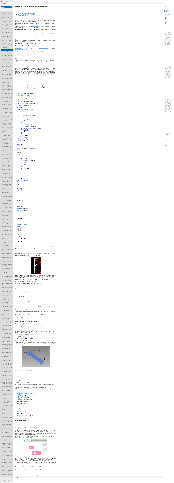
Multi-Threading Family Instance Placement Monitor (7, 340)
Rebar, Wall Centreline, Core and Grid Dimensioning (7, 176)
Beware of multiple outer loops (22, 15)
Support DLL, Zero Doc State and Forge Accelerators (7, 174)
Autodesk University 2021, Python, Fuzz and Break (7, 459)
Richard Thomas (18, 48)
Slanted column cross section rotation (23, 318)
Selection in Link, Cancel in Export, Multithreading (7, 382)
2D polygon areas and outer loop (41, 56)
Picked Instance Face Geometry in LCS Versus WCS (7, 39)
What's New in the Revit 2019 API (6, 132)
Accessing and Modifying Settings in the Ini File (7, 218)
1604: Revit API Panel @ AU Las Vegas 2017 (167, 38)
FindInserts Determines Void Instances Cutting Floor (7, 36)
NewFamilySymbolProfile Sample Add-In (7, 105)
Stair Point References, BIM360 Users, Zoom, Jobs (7, 355)
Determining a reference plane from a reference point (26, 14)
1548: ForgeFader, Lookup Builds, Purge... (167, 96)
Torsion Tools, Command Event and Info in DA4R (7, 329)
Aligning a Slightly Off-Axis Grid (6, 29)
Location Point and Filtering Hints (6, 245)
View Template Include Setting (6, 192)
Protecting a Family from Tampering (6, 184)
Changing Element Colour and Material (7, 375)
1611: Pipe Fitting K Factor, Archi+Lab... (167, 31)
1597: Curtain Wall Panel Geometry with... (167, 45)
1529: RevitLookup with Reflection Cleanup (167, 115)
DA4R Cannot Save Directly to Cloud (6, 409)
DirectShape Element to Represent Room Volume (7, 257)
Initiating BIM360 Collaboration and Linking (7, 307)
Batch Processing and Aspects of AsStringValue (7, 241)
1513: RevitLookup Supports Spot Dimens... (167, 132)
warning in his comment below (29, 423)
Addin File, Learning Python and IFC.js (6, 432)
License (4, 480)
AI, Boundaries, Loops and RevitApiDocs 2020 (7, 246)
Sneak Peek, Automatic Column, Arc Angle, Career (7, 439)
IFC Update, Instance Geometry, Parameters (7, 272)
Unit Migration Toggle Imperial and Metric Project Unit (7, 325)
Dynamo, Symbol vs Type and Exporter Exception (7, 203)
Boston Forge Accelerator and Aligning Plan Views (7, 119)
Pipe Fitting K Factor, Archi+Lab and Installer (7, 89)
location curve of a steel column (49, 253)
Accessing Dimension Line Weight (6, 204)
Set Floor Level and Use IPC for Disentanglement (7, 234)
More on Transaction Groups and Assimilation (7, 193)
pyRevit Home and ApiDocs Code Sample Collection (7, 288)
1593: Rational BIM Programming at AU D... (167, 49)
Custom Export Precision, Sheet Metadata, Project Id (7, 406)
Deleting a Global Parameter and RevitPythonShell (7, 75)
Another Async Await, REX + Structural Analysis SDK (7, 345)
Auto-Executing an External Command (7, 279)
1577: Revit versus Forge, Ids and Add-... (167, 66)
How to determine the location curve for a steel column (26, 13)
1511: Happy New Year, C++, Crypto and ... (167, 134)
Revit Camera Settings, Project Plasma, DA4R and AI (7, 261)
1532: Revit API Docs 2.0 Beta (167, 112)
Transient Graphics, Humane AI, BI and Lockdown (7, 420)
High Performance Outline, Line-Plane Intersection (7, 401)
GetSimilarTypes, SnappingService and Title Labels (7, 283)
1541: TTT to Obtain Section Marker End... (167, 103)
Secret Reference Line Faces (5, 254)
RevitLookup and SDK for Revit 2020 (6, 237)
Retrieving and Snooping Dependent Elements (7, 226)
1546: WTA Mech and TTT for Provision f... (167, 98)
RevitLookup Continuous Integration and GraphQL (7, 390)
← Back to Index (18, 2)
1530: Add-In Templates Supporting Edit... (167, 114)
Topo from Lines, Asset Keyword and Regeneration (7, 455)
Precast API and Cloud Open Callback (6, 253)
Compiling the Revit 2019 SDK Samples (7, 127)
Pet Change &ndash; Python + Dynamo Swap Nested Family (7, 298)
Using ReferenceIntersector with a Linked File (7, 371)
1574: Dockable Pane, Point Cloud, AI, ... (167, 69)
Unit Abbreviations (4, 47)
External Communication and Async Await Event (7, 333)
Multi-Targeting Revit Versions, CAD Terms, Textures (7, 158)
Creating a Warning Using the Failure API (7, 151)
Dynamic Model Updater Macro (6, 302)
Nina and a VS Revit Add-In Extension (6, 463)
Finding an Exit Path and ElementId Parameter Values (7, 33)
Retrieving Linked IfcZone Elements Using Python (7, 208)
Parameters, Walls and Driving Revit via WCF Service (7, 139)
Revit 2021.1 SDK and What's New (6, 387)
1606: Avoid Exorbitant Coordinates (167, 36)
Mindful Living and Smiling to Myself (6, 161)
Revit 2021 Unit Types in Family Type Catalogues (7, 360)
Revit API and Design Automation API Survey (7, 275)
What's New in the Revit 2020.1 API (6, 291)
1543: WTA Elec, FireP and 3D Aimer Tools (167, 101)
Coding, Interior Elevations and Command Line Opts (7, 344)
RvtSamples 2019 (4, 131)
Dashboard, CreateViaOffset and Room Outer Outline (7, 322)
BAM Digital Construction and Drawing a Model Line (7, 157)
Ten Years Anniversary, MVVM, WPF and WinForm (7, 165)
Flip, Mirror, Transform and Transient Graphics (7, 451)
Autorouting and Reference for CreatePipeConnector (7, 352)
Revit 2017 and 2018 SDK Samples (6, 21)
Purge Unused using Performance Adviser (7, 169)
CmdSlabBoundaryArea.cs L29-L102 (47, 246)
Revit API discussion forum (43, 48)
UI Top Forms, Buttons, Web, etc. (6, 294)
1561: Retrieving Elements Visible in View (167, 82)
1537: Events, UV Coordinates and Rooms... (167, 107)
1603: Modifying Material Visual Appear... (167, 39)
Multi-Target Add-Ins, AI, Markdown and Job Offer (7, 146)
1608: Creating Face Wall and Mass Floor (167, 34)
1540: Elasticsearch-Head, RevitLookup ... (167, 104)
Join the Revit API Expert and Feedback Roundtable (7, 410)
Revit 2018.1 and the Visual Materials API (7, 43)
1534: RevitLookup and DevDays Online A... (167, 110)
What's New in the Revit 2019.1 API (6, 166)
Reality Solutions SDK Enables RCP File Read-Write (7, 177)
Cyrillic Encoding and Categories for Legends (7, 386)
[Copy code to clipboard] (55, 93)
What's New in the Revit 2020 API (6, 238)
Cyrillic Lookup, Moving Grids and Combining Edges (7, 318)
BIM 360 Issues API (4, 188)
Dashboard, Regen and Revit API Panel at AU (7, 196)
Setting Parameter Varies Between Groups (7, 90)
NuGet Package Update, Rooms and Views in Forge (7, 51)
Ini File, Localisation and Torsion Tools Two (7, 336)
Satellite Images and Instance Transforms (7, 353)
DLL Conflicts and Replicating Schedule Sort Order (7, 311)
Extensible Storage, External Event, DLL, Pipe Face (7, 295)
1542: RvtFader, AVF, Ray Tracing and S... (167, 102)
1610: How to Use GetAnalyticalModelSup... (167, 32)
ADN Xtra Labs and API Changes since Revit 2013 (7, 58)
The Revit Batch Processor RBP (6, 314)
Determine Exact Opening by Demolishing (7, 230)
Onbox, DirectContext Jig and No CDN (7, 405)
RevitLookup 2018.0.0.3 (37, 43)
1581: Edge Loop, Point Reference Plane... (167, 62)
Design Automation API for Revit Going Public (7, 303)
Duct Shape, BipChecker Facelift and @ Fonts (7, 378)
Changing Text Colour (4, 109)
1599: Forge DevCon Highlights (167, 43)
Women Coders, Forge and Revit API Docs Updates (7, 13)
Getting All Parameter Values (5, 142)
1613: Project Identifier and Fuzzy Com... (167, 29)
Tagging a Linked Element (5, 250)
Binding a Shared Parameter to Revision (7, 231)
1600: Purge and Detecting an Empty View (167, 42)
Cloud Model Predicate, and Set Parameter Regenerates (7, 81)
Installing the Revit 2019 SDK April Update (7, 143)
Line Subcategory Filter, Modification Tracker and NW (7, 417)
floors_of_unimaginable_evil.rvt (27, 437)
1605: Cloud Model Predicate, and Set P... (167, 37)
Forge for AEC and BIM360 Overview (6, 154)
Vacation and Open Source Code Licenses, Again (7, 62)
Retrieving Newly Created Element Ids (6, 108)
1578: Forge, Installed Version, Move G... (167, 65)
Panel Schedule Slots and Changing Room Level (7, 348)
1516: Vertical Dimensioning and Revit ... (167, 129)
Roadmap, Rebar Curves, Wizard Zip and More (7, 268)
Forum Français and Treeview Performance (7, 222)
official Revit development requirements (38, 26)
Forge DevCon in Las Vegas (5, 71)
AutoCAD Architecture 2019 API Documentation (7, 199)
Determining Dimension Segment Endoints (7, 32)
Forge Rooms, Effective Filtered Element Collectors (7, 321)
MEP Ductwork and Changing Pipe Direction (7, 273)
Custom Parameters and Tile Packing (6, 391)
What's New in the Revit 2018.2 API (6, 86)
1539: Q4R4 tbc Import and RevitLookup (167, 105)
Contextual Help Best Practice (6, 116)
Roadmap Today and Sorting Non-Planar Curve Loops (7, 447)
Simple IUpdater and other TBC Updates (7, 416)
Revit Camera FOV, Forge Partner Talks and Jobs (7, 364)
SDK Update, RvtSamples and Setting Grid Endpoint (7, 24)
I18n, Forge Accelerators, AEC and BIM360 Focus (7, 421)
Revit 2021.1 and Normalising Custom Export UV (7, 383)
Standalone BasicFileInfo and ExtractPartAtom (7, 123)
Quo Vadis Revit (4, 398)
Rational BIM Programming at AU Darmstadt (7, 66)
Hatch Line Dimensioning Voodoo (6, 28)
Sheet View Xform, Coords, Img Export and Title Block (7, 424)
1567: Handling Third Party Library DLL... (167, 76)
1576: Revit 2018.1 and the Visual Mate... (167, 67)
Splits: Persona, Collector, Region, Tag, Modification (7, 428)
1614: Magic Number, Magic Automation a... (167, 28)
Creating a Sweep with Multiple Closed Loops (7, 219)
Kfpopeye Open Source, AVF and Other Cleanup (7, 466)
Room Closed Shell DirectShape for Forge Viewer (7, 264)
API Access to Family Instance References (7, 17)
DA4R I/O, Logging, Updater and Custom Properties (7, 363)
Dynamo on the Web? (4, 120)
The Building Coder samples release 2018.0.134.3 (29, 246)
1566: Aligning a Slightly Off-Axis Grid (167, 77)
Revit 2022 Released (4, 440)
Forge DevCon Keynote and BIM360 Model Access (7, 200)
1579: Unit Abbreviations (167, 64)
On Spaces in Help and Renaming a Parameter (7, 397)
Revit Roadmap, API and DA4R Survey (7, 462)
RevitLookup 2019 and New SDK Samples (7, 128)
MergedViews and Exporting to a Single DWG (7, 104)
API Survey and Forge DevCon (6, 284)
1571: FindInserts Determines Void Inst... (167, 72)
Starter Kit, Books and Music (5, 299)
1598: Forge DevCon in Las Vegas (167, 44)
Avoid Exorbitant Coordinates (5, 82)
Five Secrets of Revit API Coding (6, 173)
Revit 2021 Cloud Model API (5, 356)
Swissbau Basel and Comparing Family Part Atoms (7, 326)
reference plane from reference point (40, 324)
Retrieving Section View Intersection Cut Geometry (7, 256)
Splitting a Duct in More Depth (6, 349)
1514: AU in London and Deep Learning (167, 131)
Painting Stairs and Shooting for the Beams (7, 454)
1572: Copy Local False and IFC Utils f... (167, 71)
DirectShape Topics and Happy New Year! (7, 94)
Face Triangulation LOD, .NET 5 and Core (7, 425)
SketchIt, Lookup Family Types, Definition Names (7, 260)
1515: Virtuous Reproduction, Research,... (167, 130)
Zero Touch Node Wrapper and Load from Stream (7, 276)
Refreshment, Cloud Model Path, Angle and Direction (7, 448)
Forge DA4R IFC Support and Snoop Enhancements (7, 242)
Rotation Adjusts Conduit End (5, 101)
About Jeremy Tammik (6, 477)
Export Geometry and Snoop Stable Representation (7, 112)
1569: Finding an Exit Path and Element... (167, 74)
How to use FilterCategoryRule (6, 138)
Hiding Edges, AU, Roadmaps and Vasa (7, 470)
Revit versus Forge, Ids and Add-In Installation (7, 44)
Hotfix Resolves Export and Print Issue (6, 20)
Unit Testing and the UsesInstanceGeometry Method (7, 330)
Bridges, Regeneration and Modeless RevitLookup (7, 474)
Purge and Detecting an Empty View (6, 74)
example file (17, 437)
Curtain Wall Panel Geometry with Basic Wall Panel (7, 70)
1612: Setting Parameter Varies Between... (167, 30)
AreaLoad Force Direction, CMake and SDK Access (7, 97)
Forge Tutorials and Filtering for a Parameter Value (7, 147)
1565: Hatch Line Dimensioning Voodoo (167, 78)
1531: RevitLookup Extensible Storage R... (167, 113)
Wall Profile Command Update (5, 162)
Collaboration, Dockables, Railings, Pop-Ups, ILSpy (7, 458)
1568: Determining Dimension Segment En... (167, 75)
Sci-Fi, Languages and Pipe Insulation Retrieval (7, 473)
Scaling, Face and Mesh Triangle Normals (7, 227)
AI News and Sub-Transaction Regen (6, 25)
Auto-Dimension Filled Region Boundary (7, 269)
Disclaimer (8, 480)
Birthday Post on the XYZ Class (6, 48)
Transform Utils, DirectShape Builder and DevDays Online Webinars (7, 96)
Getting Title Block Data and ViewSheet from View (7, 337)
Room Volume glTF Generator (5, 265)
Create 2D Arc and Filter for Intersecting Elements (7, 113)
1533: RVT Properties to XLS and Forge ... (167, 111)
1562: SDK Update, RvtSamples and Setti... (167, 81)
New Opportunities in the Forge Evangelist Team (7, 135)
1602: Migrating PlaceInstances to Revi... (167, 40)
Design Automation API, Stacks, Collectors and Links (7, 317)
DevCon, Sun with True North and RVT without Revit (7, 292)
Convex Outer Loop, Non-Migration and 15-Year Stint (7, 367)
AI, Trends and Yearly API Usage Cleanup (7, 223)
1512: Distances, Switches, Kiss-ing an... (167, 133)
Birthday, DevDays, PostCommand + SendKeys (7, 429)
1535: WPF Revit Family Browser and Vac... (167, 109)
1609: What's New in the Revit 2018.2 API (167, 33)
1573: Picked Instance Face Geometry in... (167, 70)
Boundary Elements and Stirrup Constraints (7, 436)
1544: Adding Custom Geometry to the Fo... (167, 100)
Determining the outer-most (23, 12)
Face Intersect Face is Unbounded (6, 280)
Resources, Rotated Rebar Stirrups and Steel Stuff (7, 189)
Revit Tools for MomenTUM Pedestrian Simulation (7, 100)
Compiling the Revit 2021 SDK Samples (7, 368)
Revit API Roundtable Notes (5, 413)
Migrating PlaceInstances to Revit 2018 (7, 77)
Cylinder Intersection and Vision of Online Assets (7, 287)
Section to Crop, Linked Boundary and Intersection (7, 379)
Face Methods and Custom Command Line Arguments (7, 211)
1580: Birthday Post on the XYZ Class (167, 63)
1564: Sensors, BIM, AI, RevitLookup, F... (167, 79)
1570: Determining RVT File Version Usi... (167, 73)
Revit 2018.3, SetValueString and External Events (7, 124)
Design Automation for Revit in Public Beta (7, 212)
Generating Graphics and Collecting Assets (7, 306)
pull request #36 (33, 20)
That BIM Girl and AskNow (5, 181)
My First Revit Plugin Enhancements (6, 59)
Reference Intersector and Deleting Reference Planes (7, 170)
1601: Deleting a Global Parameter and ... (167, 41)
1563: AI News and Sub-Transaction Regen (167, 80)
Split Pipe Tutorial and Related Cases (6, 374)
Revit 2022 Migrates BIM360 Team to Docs (7, 443)
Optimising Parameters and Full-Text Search (7, 394)
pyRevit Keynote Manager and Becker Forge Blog (7, 207)
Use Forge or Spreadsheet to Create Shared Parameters (7, 52)
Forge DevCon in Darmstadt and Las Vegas (7, 185)
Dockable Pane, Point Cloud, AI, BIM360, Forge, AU (7, 40)
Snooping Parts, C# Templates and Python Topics (7, 467)
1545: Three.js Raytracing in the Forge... (167, 99)
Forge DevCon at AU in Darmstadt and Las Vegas (7, 55)
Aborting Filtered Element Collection (6, 215)
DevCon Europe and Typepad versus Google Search (7, 180)
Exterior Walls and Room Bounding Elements (7, 435)
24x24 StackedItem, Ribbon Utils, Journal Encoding (7, 341)
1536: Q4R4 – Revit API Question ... (167, 108)
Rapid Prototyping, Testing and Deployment (7, 249)
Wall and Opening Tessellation (5, 14)
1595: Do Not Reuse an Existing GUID (167, 47)
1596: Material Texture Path (167, 46)
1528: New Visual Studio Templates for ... (167, 116)
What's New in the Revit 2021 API (6, 359)
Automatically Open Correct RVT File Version (7, 372)
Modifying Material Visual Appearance (7, 78)
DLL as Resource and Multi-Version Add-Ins (7, 471)
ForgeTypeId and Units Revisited (6, 452)
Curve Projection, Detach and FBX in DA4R (7, 310)
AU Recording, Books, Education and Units (7, 67)
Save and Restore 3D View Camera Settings (7, 402)
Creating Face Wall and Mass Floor (6, 85)
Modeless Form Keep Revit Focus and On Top (7, 63)
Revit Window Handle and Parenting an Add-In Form (7, 195)
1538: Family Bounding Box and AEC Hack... (167, 106)
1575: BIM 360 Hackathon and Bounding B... (167, 68)
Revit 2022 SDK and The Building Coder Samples (7, 444)
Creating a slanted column (21, 317)
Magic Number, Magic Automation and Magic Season (7, 93)
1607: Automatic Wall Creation (167, 35)
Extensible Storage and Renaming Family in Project (7, 150)
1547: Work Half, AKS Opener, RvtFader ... (167, 97)
